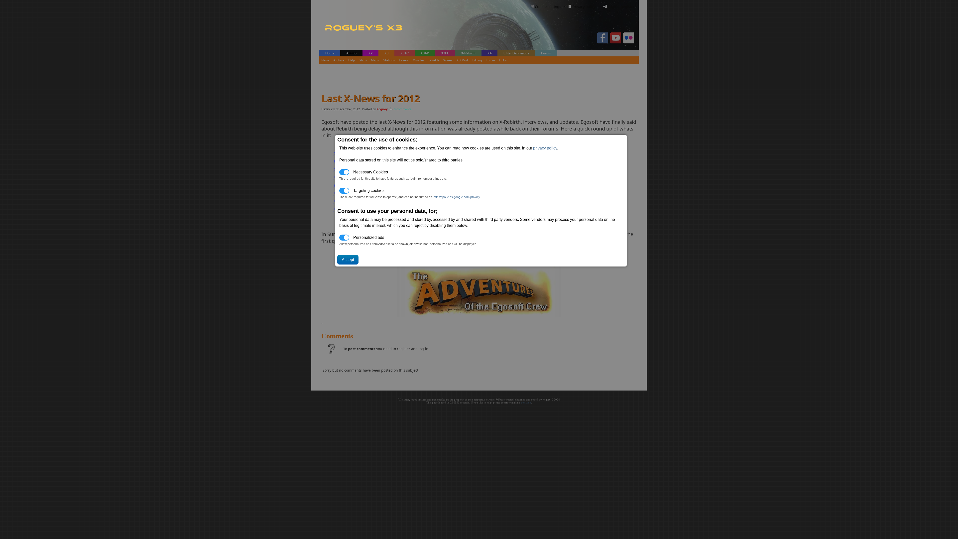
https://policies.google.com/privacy (457, 197)
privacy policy (545, 148)
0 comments (402, 109)
